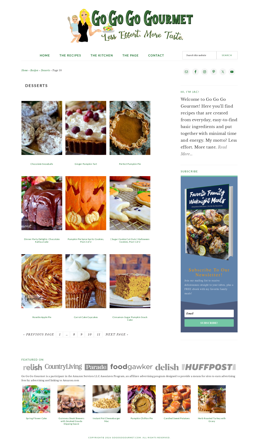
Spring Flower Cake (36, 418)
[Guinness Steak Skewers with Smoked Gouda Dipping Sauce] (71, 411)
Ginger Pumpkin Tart (86, 164)
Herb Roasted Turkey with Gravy (212, 419)
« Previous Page (38, 334)
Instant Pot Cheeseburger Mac (106, 419)
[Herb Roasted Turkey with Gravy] (212, 411)
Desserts (45, 70)
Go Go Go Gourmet (129, 24)
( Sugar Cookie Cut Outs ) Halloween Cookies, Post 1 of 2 (130, 240)
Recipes (34, 70)
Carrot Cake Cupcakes (86, 317)
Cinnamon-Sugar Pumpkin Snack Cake (130, 318)
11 (98, 334)
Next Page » (116, 334)
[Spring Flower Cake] (36, 411)
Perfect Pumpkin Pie (130, 164)
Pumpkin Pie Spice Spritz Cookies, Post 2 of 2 (86, 240)
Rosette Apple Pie (41, 317)
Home (24, 70)
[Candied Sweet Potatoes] (177, 411)
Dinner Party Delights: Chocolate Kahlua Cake (42, 240)
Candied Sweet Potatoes (177, 418)
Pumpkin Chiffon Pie (142, 418)
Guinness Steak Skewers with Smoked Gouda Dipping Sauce (71, 421)
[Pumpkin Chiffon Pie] (141, 411)
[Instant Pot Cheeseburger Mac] (106, 411)
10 (89, 334)
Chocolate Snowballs (42, 164)
